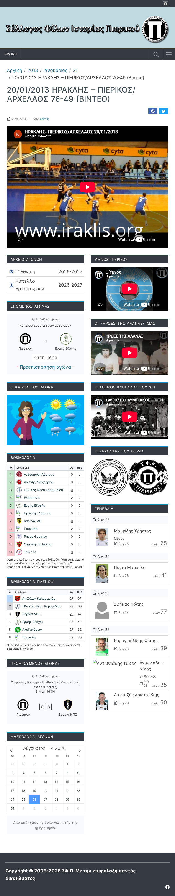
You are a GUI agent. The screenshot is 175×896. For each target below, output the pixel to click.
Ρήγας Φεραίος (35, 536)
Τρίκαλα (30, 552)
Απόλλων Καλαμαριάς (38, 598)
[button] (168, 54)
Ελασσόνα (31, 498)
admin (44, 119)
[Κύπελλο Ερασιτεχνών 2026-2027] (45, 285)
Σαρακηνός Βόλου (37, 544)
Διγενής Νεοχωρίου (39, 482)
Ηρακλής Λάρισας (37, 513)
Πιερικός (30, 529)
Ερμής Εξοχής (34, 505)
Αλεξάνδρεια (32, 629)
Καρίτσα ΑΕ (32, 521)
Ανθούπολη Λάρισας (39, 474)
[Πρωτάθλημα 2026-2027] (45, 272)
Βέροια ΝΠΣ (31, 614)
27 (71, 598)
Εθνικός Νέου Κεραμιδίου (43, 490)
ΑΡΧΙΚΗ (11, 54)
